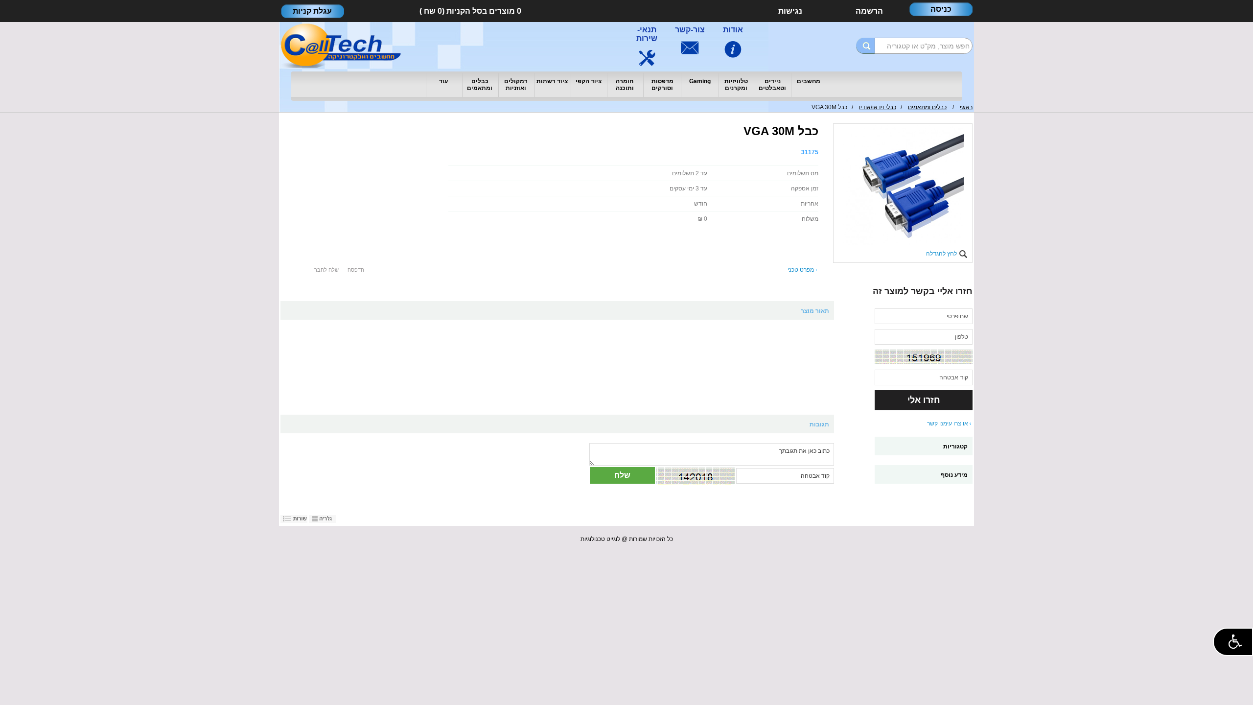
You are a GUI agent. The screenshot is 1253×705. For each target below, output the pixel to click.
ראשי (966, 107)
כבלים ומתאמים (927, 107)
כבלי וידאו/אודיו (877, 107)
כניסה (940, 9)
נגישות (790, 11)
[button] (1233, 642)
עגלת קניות (312, 11)
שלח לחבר (326, 270)
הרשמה (869, 11)
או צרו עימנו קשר (947, 423)
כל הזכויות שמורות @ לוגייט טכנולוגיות (626, 539)
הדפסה (356, 270)
